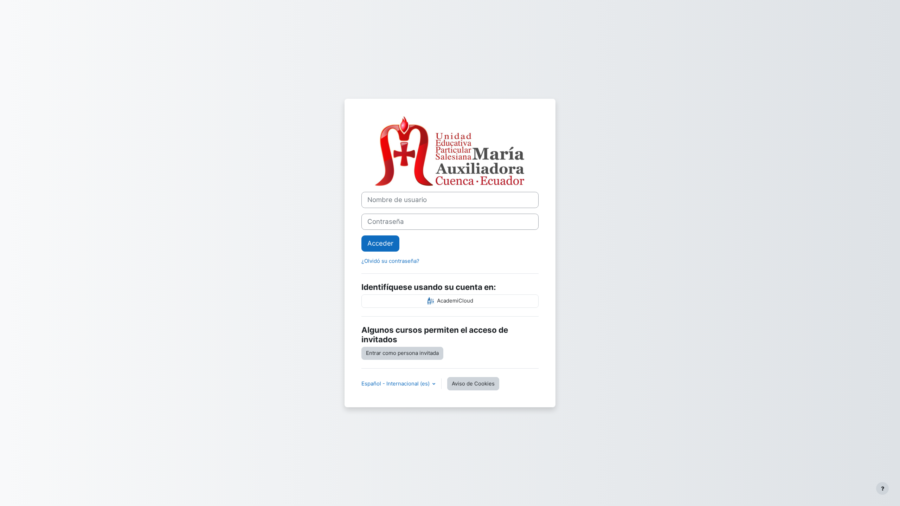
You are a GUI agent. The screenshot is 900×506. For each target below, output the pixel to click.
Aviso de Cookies (473, 383)
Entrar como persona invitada (402, 353)
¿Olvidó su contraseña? (390, 261)
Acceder (380, 243)
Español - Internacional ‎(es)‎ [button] (396, 383)
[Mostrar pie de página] (882, 488)
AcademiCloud (454, 301)
